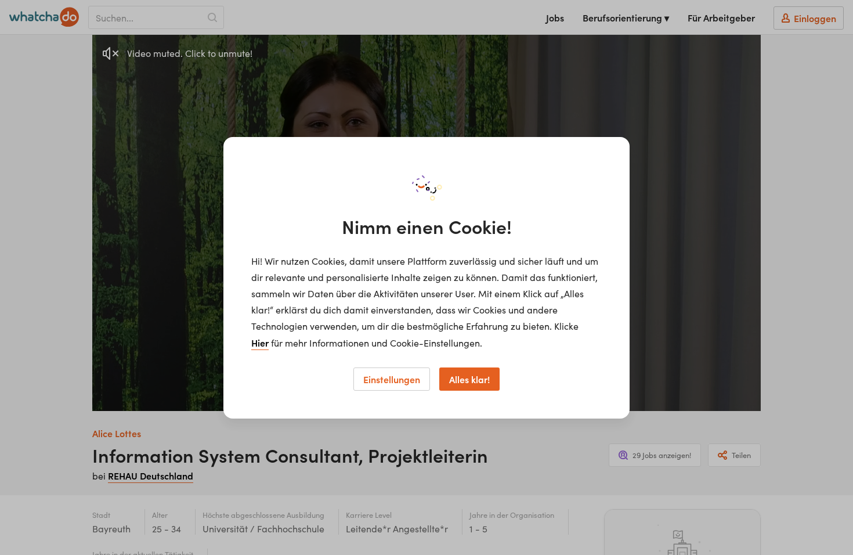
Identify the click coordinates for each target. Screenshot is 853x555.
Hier (260, 342)
